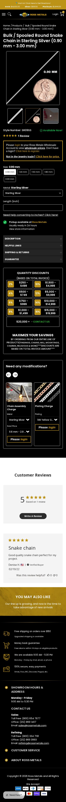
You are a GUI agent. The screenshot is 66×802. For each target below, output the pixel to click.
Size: (11, 167)
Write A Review (33, 516)
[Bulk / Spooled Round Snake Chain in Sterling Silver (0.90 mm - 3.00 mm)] (15, 116)
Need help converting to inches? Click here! (30, 215)
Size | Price (12, 426)
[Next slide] (15, 374)
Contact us (41, 321)
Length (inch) (11, 201)
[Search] (9, 14)
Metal (9, 414)
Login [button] (55, 14)
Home (6, 25)
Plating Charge (44, 406)
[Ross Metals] (33, 14)
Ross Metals (35, 776)
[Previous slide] (8, 374)
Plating (38, 414)
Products (17, 25)
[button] (3, 14)
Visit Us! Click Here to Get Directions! (34, 3)
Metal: (16, 187)
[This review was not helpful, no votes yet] (54, 575)
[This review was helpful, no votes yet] (48, 575)
